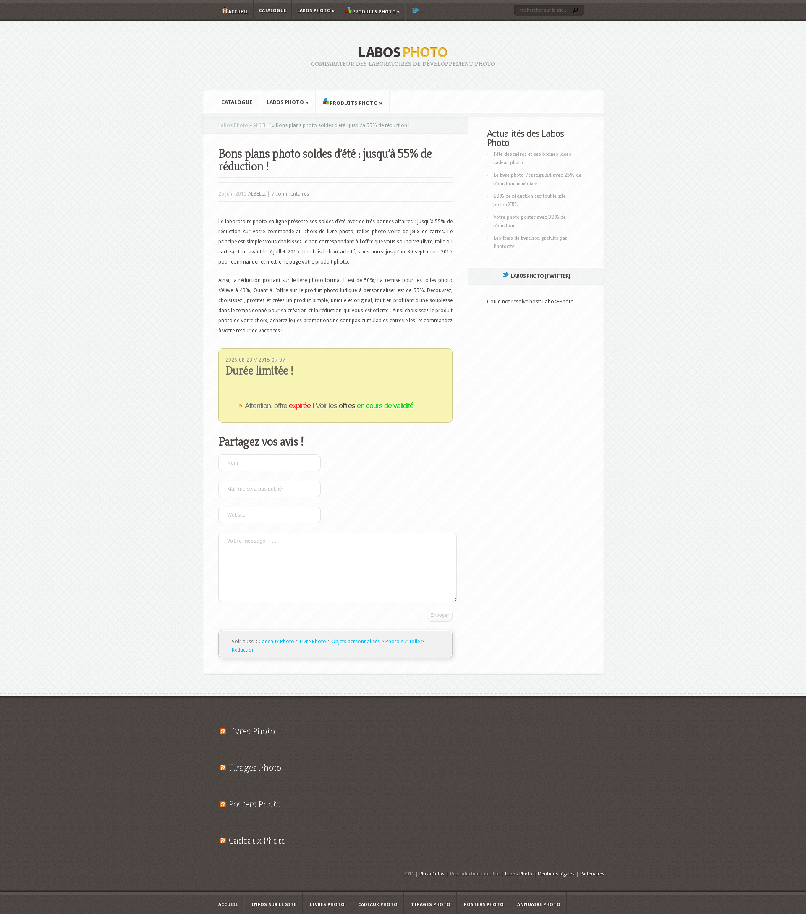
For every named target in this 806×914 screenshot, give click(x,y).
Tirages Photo (254, 767)
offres (376, 406)
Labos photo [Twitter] (540, 276)
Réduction (243, 650)
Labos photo (316, 10)
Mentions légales (556, 874)
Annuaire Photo (538, 904)
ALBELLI (262, 125)
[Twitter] (415, 9)
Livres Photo (251, 731)
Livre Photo (313, 642)
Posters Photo (254, 804)
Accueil (238, 12)
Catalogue (272, 10)
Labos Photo (233, 125)
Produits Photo (376, 12)
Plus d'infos (432, 874)
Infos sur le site (273, 904)
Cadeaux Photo (276, 642)
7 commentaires (290, 194)
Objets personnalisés (356, 642)
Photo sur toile (402, 642)
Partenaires (592, 874)
